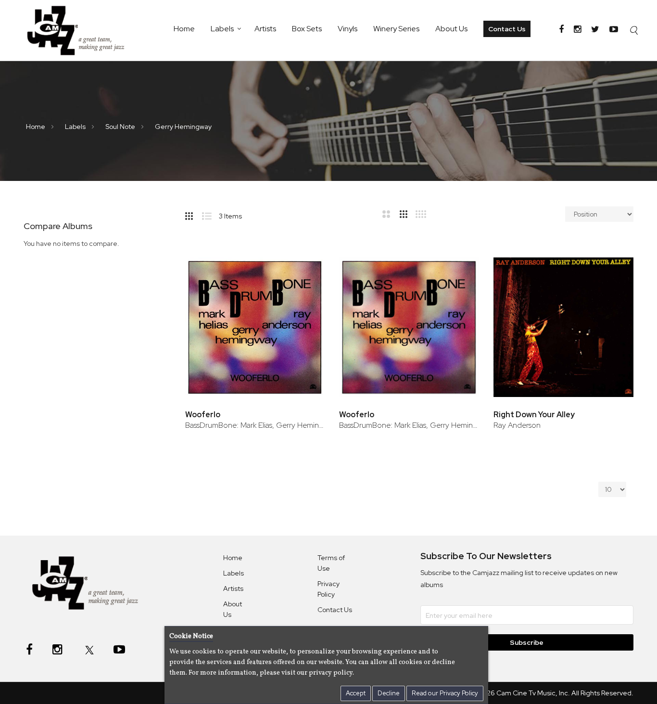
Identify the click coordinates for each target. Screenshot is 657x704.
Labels (222, 29)
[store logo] (81, 30)
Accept (356, 693)
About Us (451, 29)
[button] (304, 271)
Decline (389, 693)
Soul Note (121, 126)
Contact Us (507, 29)
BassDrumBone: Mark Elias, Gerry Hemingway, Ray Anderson (255, 425)
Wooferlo (202, 415)
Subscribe (527, 642)
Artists (265, 29)
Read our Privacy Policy (445, 693)
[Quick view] (304, 302)
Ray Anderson (517, 425)
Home (184, 29)
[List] (210, 214)
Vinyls (347, 29)
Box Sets (307, 29)
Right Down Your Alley (534, 415)
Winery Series (396, 29)
